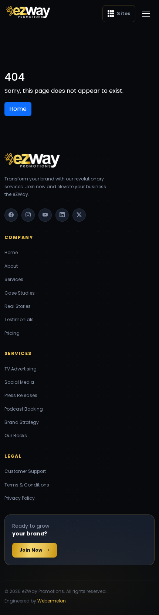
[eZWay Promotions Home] (28, 12)
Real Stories (17, 306)
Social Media (19, 382)
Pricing (12, 333)
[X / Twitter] (79, 215)
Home (11, 252)
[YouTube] (45, 215)
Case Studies (19, 293)
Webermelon (51, 601)
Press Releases (20, 395)
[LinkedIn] (62, 215)
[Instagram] (28, 215)
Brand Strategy (21, 422)
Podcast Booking (23, 409)
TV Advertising (20, 369)
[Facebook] (11, 215)
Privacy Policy (19, 498)
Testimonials (19, 319)
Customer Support (25, 471)
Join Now (31, 550)
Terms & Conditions (26, 485)
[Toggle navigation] (146, 14)
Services (13, 279)
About (11, 266)
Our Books (15, 435)
